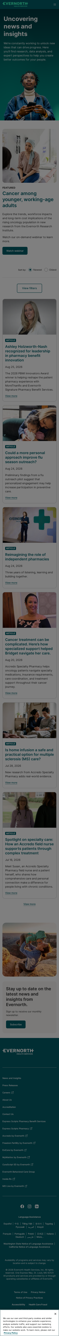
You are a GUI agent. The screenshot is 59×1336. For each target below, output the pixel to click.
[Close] (55, 1314)
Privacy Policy (11, 1333)
